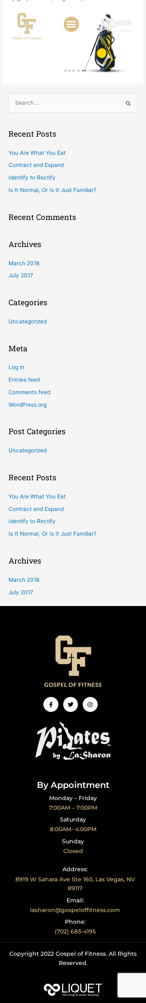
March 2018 (24, 263)
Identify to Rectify (32, 177)
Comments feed (29, 392)
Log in (16, 367)
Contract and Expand (36, 165)
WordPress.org (28, 404)
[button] (71, 24)
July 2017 (21, 275)
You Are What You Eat (37, 153)
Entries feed (24, 379)
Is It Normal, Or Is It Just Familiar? (53, 190)
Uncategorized (28, 321)
